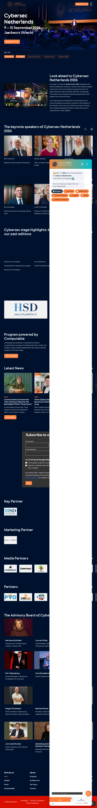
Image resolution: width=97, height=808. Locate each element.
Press (6, 784)
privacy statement (32, 478)
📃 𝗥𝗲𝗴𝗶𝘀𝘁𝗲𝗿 (57, 191)
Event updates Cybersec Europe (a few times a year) (46, 463)
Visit (6, 776)
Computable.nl (11, 356)
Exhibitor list (35, 780)
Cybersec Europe (34, 56)
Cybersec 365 (63, 56)
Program (33, 776)
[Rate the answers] (53, 804)
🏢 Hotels (85, 195)
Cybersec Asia (49, 56)
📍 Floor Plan (69, 191)
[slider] (16, 105)
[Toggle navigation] (91, 4)
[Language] (82, 164)
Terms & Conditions (37, 800)
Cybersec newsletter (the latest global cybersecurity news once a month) (48, 467)
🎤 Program (74, 195)
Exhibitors (9, 56)
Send (29, 483)
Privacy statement (32, 803)
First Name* (29, 441)
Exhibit (7, 780)
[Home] (16, 4)
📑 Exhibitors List (82, 191)
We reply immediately (65, 165)
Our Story (20, 56)
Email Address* (30, 449)
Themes (33, 788)
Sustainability (9, 788)
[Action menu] (93, 803)
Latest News (10, 417)
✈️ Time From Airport (60, 195)
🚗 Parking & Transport (60, 200)
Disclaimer (24, 800)
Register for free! (12, 41)
